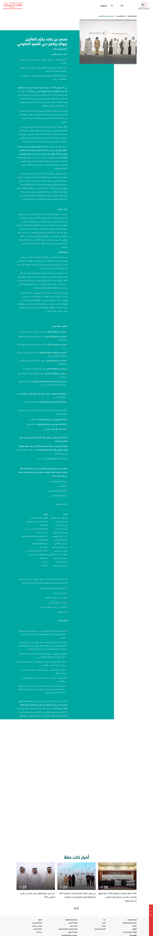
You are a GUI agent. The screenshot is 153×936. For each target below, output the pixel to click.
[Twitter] (151, 907)
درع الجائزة (39, 932)
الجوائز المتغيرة (37, 929)
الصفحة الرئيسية (132, 16)
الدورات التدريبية (73, 923)
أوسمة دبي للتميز (37, 926)
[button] (76, 907)
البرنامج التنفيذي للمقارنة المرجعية (68, 929)
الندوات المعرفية (72, 932)
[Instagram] (151, 915)
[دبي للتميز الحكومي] (139, 5)
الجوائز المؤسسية (37, 923)
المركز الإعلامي (121, 16)
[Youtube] (151, 911)
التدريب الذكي (73, 926)
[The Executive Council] (14, 5)
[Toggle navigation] (121, 5)
